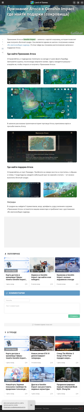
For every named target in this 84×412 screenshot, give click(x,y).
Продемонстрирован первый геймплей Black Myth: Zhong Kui (67, 387)
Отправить (74, 316)
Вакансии (38, 408)
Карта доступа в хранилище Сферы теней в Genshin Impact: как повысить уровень (16, 277)
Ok (31, 405)
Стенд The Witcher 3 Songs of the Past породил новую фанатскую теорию (65, 356)
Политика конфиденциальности (14, 407)
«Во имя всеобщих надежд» (18, 45)
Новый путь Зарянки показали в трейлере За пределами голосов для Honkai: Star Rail (16, 387)
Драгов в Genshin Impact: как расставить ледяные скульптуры (41, 387)
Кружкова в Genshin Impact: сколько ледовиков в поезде (65, 277)
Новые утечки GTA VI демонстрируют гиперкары (40, 356)
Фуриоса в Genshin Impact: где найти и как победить (41, 277)
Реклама (46, 408)
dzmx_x (11, 33)
